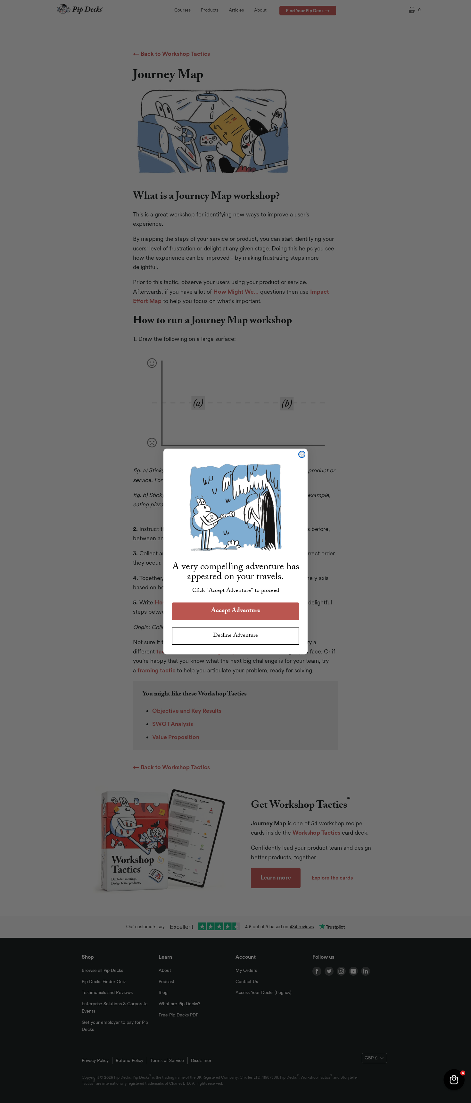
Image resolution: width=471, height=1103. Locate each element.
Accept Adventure (235, 611)
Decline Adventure (235, 636)
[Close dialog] (302, 454)
